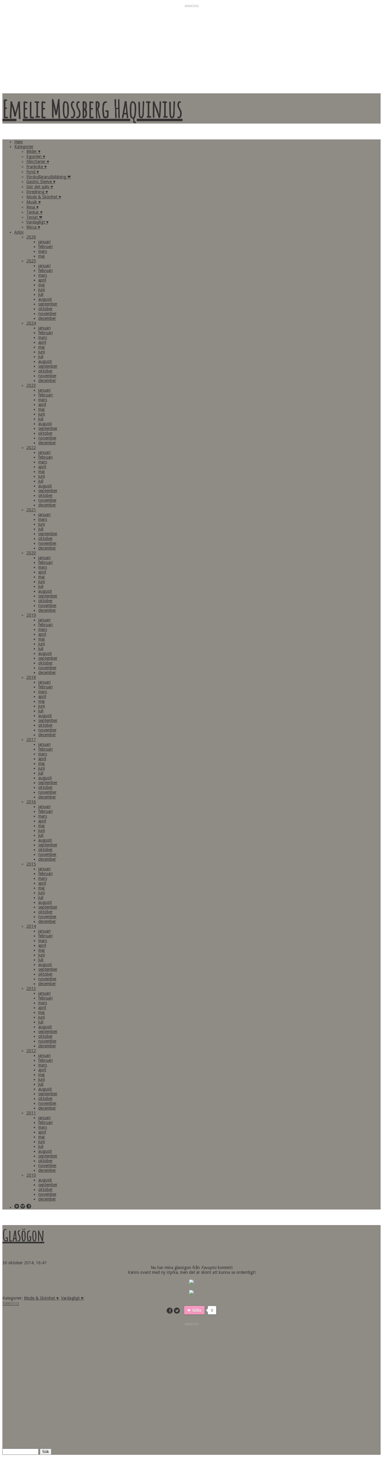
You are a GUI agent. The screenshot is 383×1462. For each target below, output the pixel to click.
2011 (31, 1112)
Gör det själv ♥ (39, 186)
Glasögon (23, 1235)
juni (41, 289)
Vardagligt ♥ (37, 222)
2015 (31, 864)
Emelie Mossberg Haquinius (92, 108)
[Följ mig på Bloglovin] (16, 1207)
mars (42, 251)
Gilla (196, 1310)
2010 (31, 1175)
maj (41, 256)
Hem (18, 141)
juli (40, 294)
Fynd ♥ (32, 171)
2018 (31, 677)
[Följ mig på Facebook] (28, 1207)
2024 (31, 323)
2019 (31, 615)
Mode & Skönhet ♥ (43, 196)
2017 (31, 739)
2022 (31, 447)
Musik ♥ (33, 202)
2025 (31, 260)
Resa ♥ (32, 207)
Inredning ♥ (37, 191)
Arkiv (19, 232)
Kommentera (10, 1303)
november (47, 313)
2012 (31, 1050)
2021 (31, 509)
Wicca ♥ (33, 227)
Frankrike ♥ (36, 166)
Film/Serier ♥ (37, 161)
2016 (31, 801)
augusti (45, 299)
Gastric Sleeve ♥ (40, 181)
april (42, 280)
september (47, 304)
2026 (31, 237)
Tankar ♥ (34, 212)
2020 (31, 552)
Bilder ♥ (33, 151)
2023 (31, 385)
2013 (31, 988)
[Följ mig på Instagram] (22, 1207)
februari (45, 246)
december (47, 318)
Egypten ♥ (35, 156)
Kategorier (24, 146)
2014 (31, 926)
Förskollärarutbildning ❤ (48, 176)
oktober (45, 308)
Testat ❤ (34, 217)
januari (44, 241)
